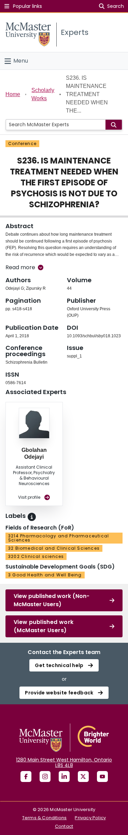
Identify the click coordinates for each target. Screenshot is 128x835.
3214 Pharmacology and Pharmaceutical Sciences (58, 538)
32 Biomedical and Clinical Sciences (54, 548)
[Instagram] (45, 776)
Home (12, 94)
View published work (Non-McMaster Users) (51, 600)
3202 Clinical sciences (36, 556)
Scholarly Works (42, 94)
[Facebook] (25, 776)
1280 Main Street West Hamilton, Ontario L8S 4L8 (64, 762)
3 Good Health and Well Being (45, 575)
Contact (64, 826)
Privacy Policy (90, 817)
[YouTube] (102, 776)
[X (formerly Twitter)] (83, 776)
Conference (22, 143)
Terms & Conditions (44, 817)
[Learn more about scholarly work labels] (32, 517)
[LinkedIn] (64, 776)
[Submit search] (113, 125)
